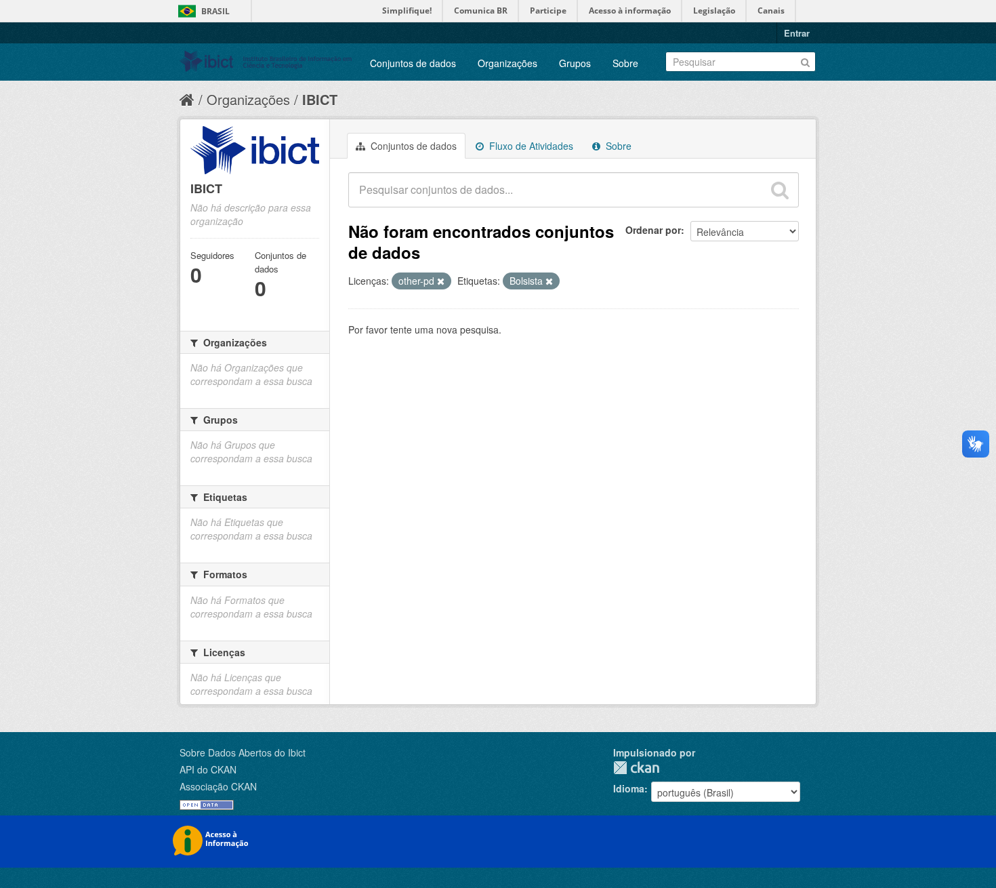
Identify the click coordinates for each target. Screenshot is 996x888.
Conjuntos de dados (413, 63)
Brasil (215, 11)
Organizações (507, 63)
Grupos (575, 63)
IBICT (319, 99)
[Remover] (440, 281)
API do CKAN (208, 769)
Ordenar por (653, 230)
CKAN (636, 768)
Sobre (625, 63)
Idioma (628, 788)
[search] (780, 190)
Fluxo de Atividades (529, 146)
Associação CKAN (218, 786)
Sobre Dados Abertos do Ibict (243, 752)
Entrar (797, 32)
